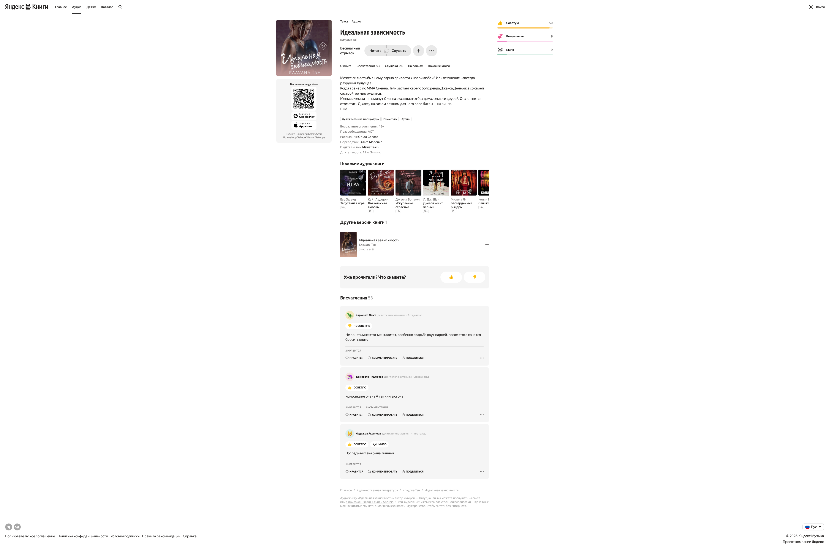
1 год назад (419, 433)
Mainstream (370, 147)
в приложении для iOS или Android (369, 502)
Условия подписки (125, 536)
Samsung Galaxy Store (309, 133)
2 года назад (415, 315)
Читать (375, 51)
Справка (189, 536)
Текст (344, 21)
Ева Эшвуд (348, 199)
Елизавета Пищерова (369, 376)
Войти (820, 7)
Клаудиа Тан (349, 39)
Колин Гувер (487, 199)
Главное (61, 7)
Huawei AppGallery (294, 137)
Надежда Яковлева (368, 433)
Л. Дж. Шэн (431, 199)
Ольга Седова (368, 136)
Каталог (107, 7)
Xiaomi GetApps (315, 137)
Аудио (76, 7)
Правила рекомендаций (161, 536)
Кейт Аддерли (378, 199)
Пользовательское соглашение (30, 536)
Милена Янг (459, 199)
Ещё (343, 109)
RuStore (290, 133)
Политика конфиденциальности (83, 536)
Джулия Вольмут (408, 199)
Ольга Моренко (371, 142)
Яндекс (818, 542)
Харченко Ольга (366, 315)
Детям (91, 7)
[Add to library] (487, 244)
